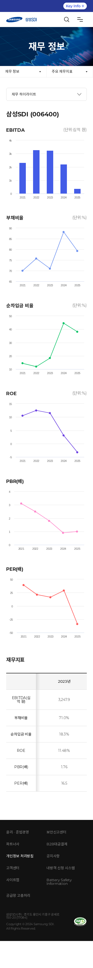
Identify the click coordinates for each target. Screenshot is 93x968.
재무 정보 (12, 71)
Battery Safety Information (59, 881)
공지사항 (53, 856)
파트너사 (12, 844)
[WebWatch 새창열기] (80, 921)
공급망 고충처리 (18, 895)
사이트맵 (12, 880)
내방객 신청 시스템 (61, 868)
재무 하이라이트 (24, 94)
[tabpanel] (46, 454)
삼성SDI (21, 19)
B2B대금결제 (57, 844)
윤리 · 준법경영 (17, 832)
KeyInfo (75, 6)
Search (67, 19)
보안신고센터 (56, 832)
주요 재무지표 (62, 71)
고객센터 (12, 868)
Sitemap (80, 19)
